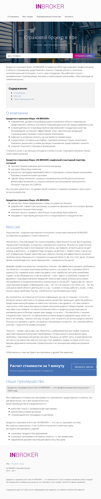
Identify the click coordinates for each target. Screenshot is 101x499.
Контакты (69, 16)
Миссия (17, 96)
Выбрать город (18, 464)
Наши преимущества (24, 99)
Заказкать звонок (84, 366)
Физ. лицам (27, 16)
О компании (14, 16)
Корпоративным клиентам (49, 16)
